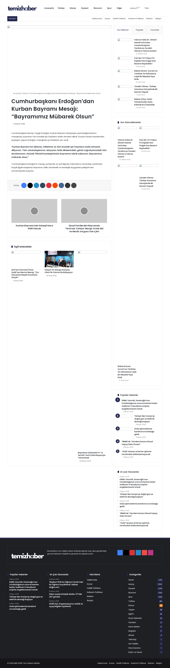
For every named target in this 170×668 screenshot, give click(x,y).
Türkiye (61, 8)
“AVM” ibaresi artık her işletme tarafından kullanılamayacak (136, 453)
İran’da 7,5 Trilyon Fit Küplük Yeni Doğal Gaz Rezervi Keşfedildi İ (145, 61)
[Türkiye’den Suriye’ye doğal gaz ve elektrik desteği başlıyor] (125, 420)
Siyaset (84, 8)
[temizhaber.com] (22, 8)
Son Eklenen (123, 29)
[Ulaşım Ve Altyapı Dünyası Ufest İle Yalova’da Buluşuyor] (59, 259)
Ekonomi (98, 8)
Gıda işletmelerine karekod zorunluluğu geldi (144, 431)
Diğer (119, 8)
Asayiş (131, 584)
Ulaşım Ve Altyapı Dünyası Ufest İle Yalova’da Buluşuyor (59, 271)
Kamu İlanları (134, 626)
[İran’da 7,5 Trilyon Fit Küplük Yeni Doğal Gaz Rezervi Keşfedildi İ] (125, 62)
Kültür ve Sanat (135, 652)
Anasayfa (49, 8)
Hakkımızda (97, 18)
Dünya (73, 8)
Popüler (139, 29)
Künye (107, 18)
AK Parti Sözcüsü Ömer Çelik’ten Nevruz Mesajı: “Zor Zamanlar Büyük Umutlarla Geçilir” (25, 273)
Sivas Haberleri (135, 618)
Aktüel (131, 635)
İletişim (158, 18)
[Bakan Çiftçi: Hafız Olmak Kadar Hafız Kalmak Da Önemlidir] (125, 103)
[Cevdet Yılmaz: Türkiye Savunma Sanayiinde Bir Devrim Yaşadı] (125, 90)
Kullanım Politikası (136, 18)
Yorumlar (154, 29)
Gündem (132, 622)
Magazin (132, 631)
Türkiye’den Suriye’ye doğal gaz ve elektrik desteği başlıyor (144, 419)
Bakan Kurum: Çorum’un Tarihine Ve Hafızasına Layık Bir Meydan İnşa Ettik (146, 75)
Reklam (149, 18)
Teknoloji (132, 639)
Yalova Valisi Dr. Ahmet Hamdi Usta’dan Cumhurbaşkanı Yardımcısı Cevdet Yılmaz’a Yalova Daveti (145, 45)
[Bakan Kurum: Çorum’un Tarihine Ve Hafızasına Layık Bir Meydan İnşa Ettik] (125, 74)
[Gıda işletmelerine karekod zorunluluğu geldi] (125, 432)
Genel (25, 93)
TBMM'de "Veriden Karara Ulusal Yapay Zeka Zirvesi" (137, 443)
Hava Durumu (134, 648)
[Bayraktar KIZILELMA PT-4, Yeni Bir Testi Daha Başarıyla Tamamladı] (92, 350)
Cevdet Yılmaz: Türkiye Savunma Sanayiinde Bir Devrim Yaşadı (146, 89)
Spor (109, 8)
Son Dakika (133, 643)
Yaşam (131, 609)
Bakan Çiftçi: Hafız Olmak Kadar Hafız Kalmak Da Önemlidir (144, 102)
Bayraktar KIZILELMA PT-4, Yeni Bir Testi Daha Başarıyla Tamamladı (91, 455)
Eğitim (131, 614)
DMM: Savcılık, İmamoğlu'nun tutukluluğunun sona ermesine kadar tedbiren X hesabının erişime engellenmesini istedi (139, 404)
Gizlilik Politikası (119, 18)
